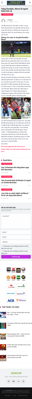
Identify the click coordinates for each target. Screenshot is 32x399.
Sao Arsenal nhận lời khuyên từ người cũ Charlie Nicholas (16, 181)
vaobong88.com (9, 390)
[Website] (23, 381)
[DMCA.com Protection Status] (16, 373)
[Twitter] (9, 381)
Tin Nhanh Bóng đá (7, 14)
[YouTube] (13, 381)
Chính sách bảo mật (22, 395)
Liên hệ (14, 395)
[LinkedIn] (18, 381)
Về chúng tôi (8, 395)
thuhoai (10, 20)
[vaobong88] (16, 3)
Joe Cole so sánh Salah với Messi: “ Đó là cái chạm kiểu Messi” (15, 194)
